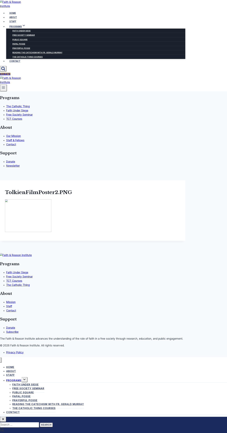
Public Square (19, 39)
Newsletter (13, 165)
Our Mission (13, 136)
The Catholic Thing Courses (27, 57)
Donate (5, 74)
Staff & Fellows (15, 140)
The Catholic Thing (18, 106)
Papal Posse (18, 44)
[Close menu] (1, 360)
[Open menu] (3, 87)
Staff (12, 21)
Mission (11, 302)
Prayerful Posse (21, 48)
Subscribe (12, 331)
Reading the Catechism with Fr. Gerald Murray (37, 52)
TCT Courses (14, 118)
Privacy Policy (15, 352)
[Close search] (3, 419)
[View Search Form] (3, 69)
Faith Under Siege (21, 31)
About (13, 17)
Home (12, 13)
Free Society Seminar (23, 35)
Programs (13, 380)
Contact (14, 61)
